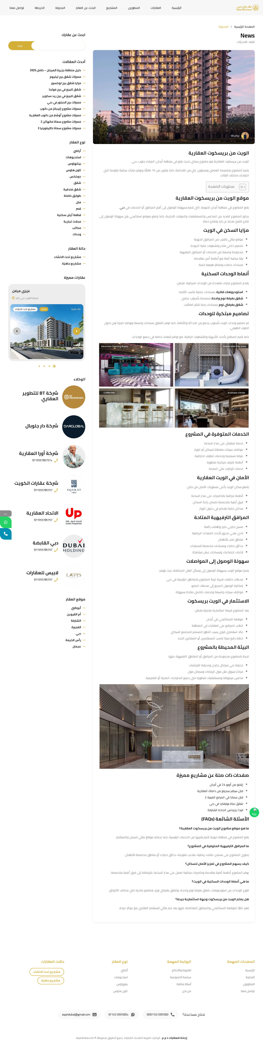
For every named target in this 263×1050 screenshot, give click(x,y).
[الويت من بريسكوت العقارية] (174, 97)
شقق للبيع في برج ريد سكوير (61, 96)
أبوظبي (76, 608)
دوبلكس (75, 176)
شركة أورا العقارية (38, 453)
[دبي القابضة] (73, 546)
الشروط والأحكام (181, 970)
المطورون (249, 984)
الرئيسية (177, 8)
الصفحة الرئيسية (244, 26)
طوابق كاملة (72, 195)
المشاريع (111, 8)
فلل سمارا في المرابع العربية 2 (224, 797)
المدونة (60, 8)
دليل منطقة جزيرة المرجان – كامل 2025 (55, 70)
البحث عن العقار (86, 8)
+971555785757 (42, 460)
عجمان (77, 646)
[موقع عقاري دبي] (247, 7)
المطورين (134, 8)
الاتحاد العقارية (42, 513)
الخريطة (40, 8)
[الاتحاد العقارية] (73, 516)
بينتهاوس (74, 163)
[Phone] (6, 534)
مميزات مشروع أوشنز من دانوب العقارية (55, 115)
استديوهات (73, 157)
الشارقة (76, 620)
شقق (77, 183)
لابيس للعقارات (42, 572)
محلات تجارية (72, 221)
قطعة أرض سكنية (69, 215)
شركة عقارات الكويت (36, 483)
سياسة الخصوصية (180, 977)
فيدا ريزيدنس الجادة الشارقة (225, 810)
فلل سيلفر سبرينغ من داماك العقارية (220, 791)
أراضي (77, 151)
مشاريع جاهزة (71, 263)
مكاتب (76, 228)
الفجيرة (76, 627)
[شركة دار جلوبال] (73, 426)
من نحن (186, 991)
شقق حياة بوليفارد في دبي (226, 803)
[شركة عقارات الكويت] (73, 486)
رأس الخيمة (73, 640)
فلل (78, 202)
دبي (122, 207)
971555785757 (43, 490)
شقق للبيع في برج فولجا (65, 89)
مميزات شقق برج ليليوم (65, 77)
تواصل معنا (16, 8)
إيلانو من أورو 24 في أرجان (226, 784)
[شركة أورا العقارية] (73, 456)
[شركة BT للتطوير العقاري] (73, 397)
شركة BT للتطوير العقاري (40, 396)
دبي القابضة (45, 542)
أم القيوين (74, 614)
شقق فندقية (72, 189)
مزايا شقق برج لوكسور (66, 83)
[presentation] (17, 331)
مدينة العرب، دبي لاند (26, 298)
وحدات (77, 234)
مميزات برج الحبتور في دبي (64, 102)
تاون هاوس (73, 170)
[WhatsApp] (6, 522)
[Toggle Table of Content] (240, 187)
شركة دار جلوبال (41, 425)
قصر (78, 208)
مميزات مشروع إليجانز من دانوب (60, 108)
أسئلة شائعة (184, 984)
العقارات (156, 8)
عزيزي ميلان (21, 291)
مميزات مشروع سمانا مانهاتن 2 (61, 121)
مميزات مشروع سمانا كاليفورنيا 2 (59, 128)
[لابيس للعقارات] (73, 576)
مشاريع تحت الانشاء (67, 257)
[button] (54, 366)
